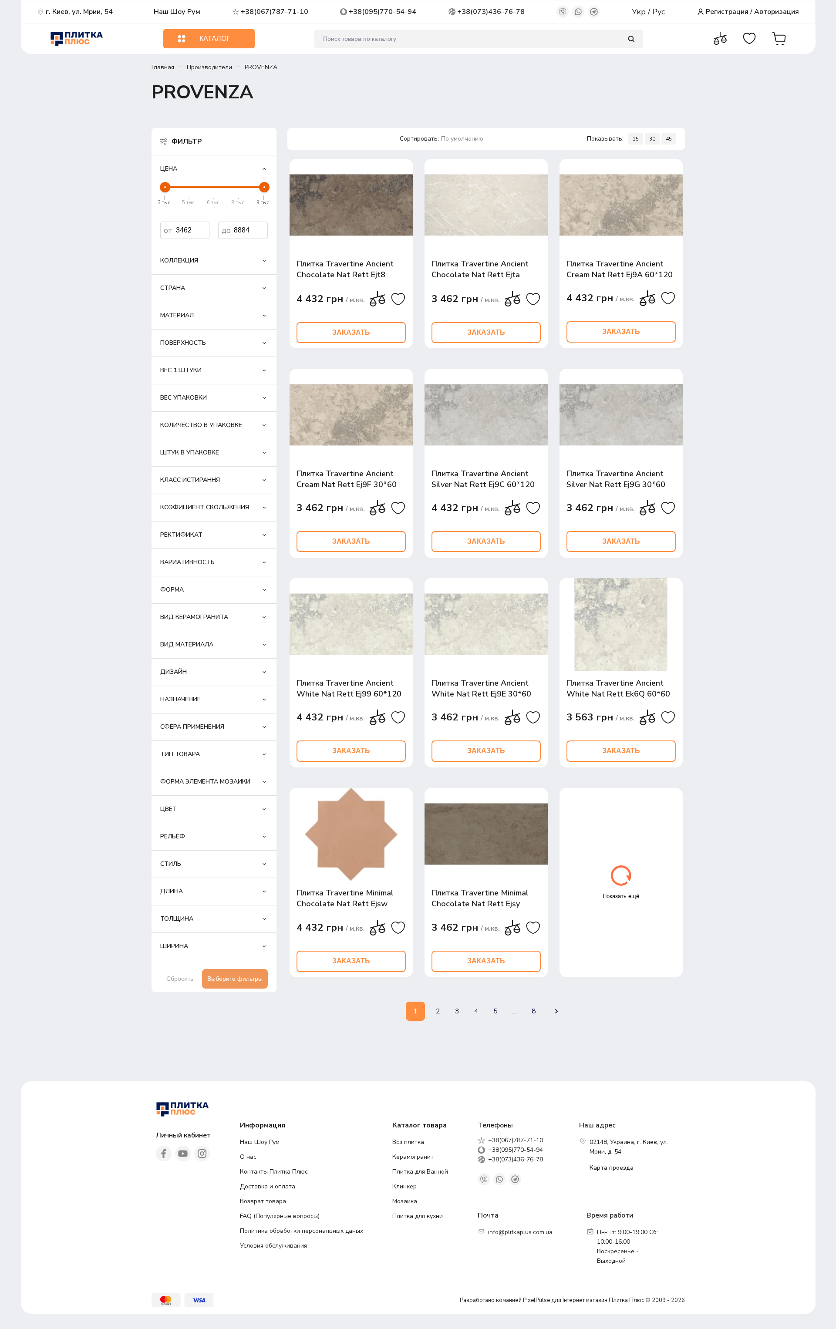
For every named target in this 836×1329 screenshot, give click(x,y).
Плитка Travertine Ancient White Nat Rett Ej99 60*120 (349, 688)
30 (652, 138)
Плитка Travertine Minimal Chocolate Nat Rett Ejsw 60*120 (345, 899)
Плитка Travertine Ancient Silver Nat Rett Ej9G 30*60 (615, 479)
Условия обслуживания (273, 1246)
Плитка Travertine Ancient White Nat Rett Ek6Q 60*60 (618, 688)
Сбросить (179, 978)
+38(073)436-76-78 (491, 12)
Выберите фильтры (235, 978)
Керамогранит (413, 1157)
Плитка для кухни (417, 1216)
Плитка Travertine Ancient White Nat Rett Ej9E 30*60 (481, 688)
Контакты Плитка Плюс (274, 1172)
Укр (640, 12)
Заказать (351, 332)
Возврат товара (263, 1201)
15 (636, 138)
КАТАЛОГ (214, 38)
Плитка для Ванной (420, 1172)
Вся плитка (408, 1142)
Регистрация (727, 12)
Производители (209, 67)
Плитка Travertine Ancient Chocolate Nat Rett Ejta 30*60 (480, 270)
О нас (248, 1157)
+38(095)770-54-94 (382, 12)
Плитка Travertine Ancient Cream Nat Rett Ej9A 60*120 (619, 269)
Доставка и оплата (267, 1186)
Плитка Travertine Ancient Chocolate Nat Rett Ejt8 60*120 (345, 270)
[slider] (165, 187)
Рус (658, 12)
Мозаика (404, 1201)
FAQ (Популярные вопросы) (280, 1216)
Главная (163, 67)
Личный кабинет (183, 1135)
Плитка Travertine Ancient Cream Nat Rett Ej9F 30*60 (347, 479)
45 (669, 138)
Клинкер (404, 1186)
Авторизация (776, 12)
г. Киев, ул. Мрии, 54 (79, 12)
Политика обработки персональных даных (301, 1231)
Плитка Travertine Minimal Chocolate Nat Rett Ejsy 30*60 (480, 899)
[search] (631, 39)
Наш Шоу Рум (177, 12)
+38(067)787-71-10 (274, 12)
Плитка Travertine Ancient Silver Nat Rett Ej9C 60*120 (483, 479)
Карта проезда (612, 1168)
